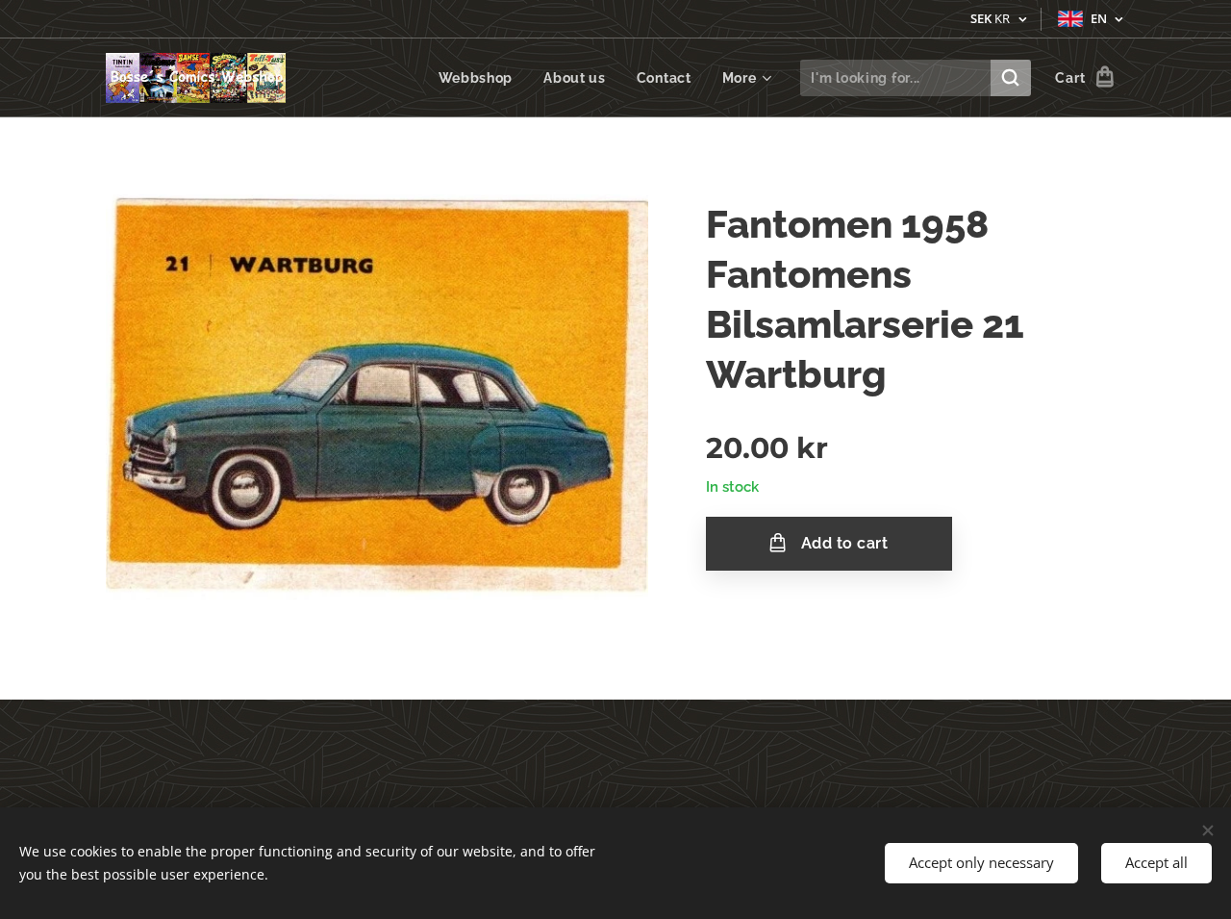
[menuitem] (481, 78)
